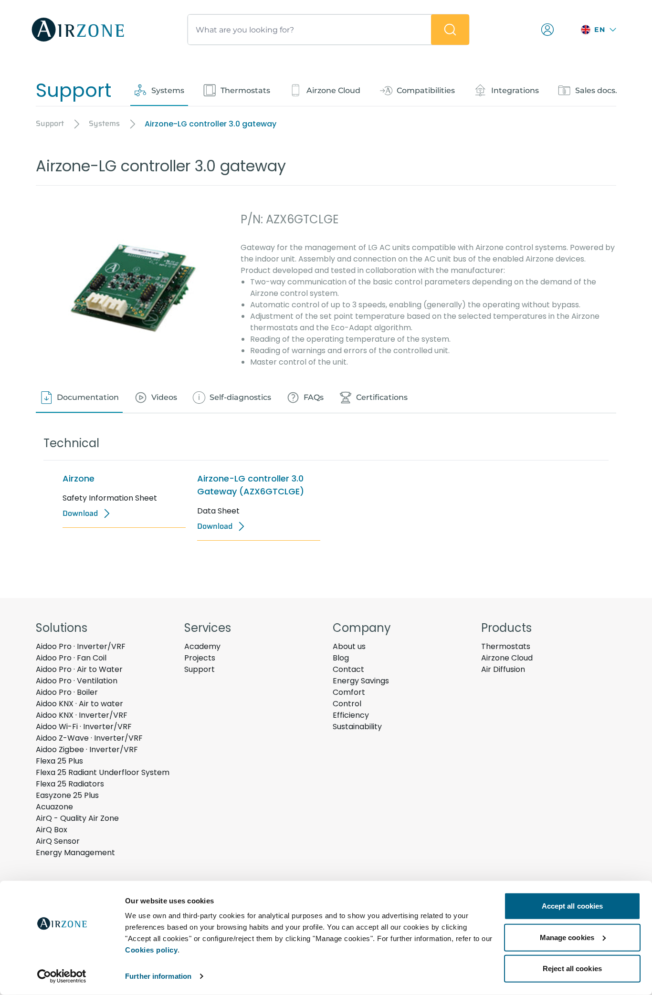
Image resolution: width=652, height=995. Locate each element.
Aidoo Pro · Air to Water (79, 669)
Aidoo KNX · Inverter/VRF (81, 715)
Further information (158, 976)
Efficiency (351, 715)
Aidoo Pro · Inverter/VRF (81, 646)
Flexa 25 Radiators (70, 783)
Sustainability (357, 726)
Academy (202, 646)
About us (349, 646)
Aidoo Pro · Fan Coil (71, 657)
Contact (348, 669)
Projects (199, 657)
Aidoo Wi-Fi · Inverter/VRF (84, 726)
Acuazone (54, 806)
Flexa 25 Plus (59, 760)
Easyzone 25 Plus (67, 795)
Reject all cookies (572, 968)
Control (347, 703)
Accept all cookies (572, 906)
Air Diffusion (503, 669)
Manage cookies (567, 937)
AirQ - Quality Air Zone (77, 818)
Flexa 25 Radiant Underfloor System (102, 772)
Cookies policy (151, 950)
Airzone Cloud (507, 657)
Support (199, 669)
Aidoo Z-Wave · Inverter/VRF (89, 738)
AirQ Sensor (58, 841)
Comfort (349, 692)
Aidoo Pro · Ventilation (76, 680)
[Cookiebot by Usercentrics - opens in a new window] (62, 976)
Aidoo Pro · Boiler (67, 692)
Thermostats (505, 646)
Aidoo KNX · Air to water (79, 703)
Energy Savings (361, 680)
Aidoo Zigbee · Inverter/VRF (87, 749)
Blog (341, 657)
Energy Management (75, 852)
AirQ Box (51, 829)
